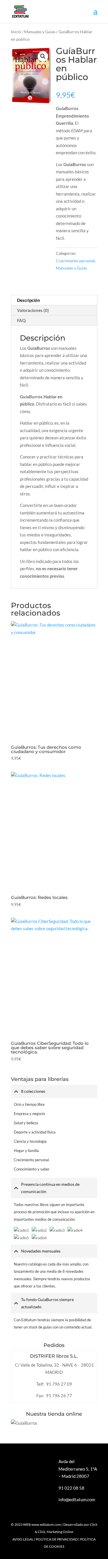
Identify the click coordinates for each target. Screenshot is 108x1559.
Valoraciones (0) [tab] (33, 310)
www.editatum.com (46, 1524)
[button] (43, 56)
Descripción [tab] (28, 300)
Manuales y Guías (39, 31)
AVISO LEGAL (22, 1539)
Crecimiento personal (75, 260)
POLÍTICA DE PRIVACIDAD (57, 1539)
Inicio (16, 31)
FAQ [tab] (21, 320)
